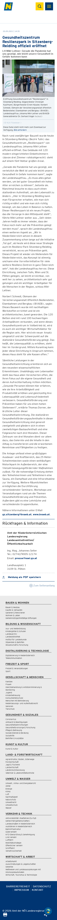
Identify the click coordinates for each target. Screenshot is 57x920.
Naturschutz (11, 799)
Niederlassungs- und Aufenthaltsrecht (22, 703)
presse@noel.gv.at (26, 558)
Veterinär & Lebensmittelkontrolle (20, 773)
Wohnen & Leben (13, 615)
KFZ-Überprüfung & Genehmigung (20, 834)
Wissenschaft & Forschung (17, 645)
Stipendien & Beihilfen (15, 642)
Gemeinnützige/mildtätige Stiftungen (21, 618)
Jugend (9, 692)
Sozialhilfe (10, 735)
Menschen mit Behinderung (17, 700)
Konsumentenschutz (14, 698)
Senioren (9, 706)
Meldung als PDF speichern (24, 577)
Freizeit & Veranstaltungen (17, 668)
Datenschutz (42, 886)
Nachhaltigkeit (12, 797)
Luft (7, 794)
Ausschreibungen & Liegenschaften (21, 864)
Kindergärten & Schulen (16, 631)
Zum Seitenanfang (44, 585)
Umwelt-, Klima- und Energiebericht (21, 783)
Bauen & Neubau (13, 607)
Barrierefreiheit (18, 886)
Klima (8, 791)
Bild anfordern (20, 130)
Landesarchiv (11, 634)
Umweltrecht (11, 802)
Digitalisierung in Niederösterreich (20, 655)
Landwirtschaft (12, 767)
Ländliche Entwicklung (15, 770)
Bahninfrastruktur (13, 829)
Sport (8, 671)
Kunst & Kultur (12, 749)
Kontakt (37, 889)
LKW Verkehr (11, 837)
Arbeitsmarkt (11, 861)
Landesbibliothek (13, 636)
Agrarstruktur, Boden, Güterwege (20, 759)
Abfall (8, 786)
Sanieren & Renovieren (15, 612)
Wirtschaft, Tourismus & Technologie (21, 875)
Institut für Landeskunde (16, 639)
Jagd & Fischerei (13, 764)
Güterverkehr (11, 832)
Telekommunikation (14, 658)
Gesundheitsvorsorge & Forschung (20, 727)
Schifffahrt (10, 848)
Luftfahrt (9, 840)
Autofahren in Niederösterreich (19, 826)
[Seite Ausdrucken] (5, 915)
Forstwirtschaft (12, 762)
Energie (9, 789)
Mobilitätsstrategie (13, 843)
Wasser (9, 808)
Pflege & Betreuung (14, 730)
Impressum (21, 889)
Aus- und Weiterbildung (16, 628)
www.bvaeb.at (41, 514)
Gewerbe (9, 867)
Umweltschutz (12, 805)
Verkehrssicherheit (14, 851)
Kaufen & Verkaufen (14, 610)
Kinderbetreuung (13, 695)
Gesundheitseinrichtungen (17, 725)
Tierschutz (10, 709)
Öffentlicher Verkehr (14, 845)
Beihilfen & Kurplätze (14, 738)
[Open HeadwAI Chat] (48, 911)
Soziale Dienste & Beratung (17, 733)
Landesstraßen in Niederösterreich (20, 824)
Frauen (8, 684)
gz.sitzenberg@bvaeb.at (17, 514)
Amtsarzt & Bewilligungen (17, 722)
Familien (9, 681)
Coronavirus (11, 719)
